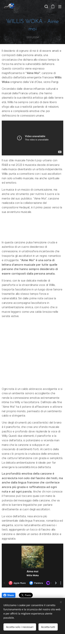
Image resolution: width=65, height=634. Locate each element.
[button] (45, 6)
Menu (59, 6)
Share (10, 595)
